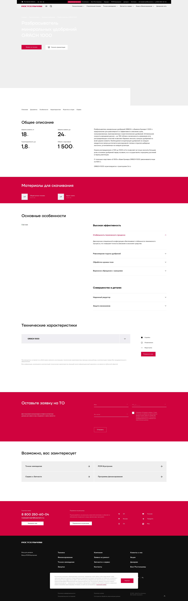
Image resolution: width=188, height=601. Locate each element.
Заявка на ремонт (101, 557)
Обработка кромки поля (103, 262)
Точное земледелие (109, 6)
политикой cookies (101, 584)
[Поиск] (51, 6)
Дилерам (126, 2)
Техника (61, 552)
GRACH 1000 (33, 339)
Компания (98, 552)
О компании (85, 2)
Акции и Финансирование (144, 6)
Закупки (61, 567)
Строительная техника (94, 6)
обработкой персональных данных (146, 419)
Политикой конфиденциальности (146, 417)
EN (41, 2)
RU (38, 2)
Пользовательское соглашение (66, 596)
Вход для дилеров (27, 552)
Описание (25, 110)
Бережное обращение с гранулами (108, 271)
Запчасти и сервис (126, 6)
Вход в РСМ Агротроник (29, 555)
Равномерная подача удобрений (107, 254)
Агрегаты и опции (68, 110)
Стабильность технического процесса (109, 235)
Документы (33, 110)
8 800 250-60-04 (35, 514)
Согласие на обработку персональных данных (107, 596)
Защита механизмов (101, 306)
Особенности (44, 110)
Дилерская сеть (161, 6)
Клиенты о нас (136, 552)
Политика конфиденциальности (66, 593)
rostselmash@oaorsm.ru (33, 518)
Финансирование (65, 557)
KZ (43, 2)
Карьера (106, 2)
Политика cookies (99, 593)
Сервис (79, 110)
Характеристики (55, 110)
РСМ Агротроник (116, 2)
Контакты (133, 2)
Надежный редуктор (101, 297)
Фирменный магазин (74, 2)
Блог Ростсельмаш (96, 2)
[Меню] (46, 6)
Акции (132, 557)
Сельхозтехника (77, 6)
